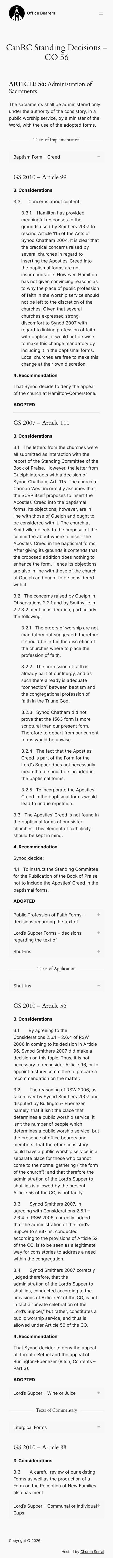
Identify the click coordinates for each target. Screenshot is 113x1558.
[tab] (56, 157)
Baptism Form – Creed (36, 157)
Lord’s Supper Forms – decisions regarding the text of (47, 936)
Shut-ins (22, 951)
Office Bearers (41, 13)
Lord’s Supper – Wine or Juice (44, 1393)
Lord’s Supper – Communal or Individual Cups (55, 1509)
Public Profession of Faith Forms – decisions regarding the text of (49, 918)
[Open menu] (101, 13)
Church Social (92, 1551)
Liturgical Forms (30, 1427)
